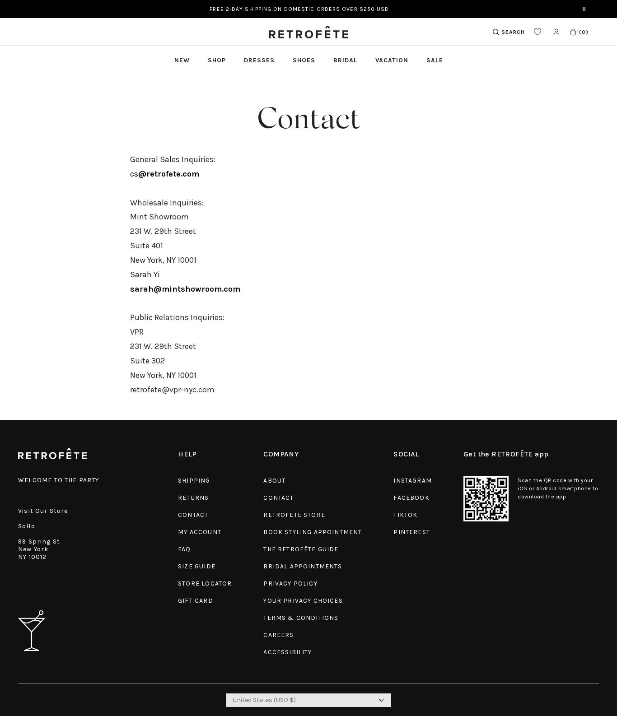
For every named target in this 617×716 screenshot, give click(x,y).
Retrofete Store (294, 515)
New (182, 60)
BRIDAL (345, 60)
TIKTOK (405, 515)
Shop (217, 60)
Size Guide (196, 566)
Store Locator (205, 583)
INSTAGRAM (412, 480)
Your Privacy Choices (302, 600)
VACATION (391, 60)
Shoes (304, 60)
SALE (434, 60)
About (274, 480)
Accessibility (287, 652)
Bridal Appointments (302, 566)
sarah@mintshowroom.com (185, 289)
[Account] (556, 32)
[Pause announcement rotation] (584, 9)
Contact (193, 515)
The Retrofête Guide (300, 549)
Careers (278, 635)
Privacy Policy (290, 583)
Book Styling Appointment (312, 532)
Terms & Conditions (300, 618)
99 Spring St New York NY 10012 (39, 549)
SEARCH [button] (513, 32)
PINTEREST (411, 532)
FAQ (184, 549)
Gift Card (195, 600)
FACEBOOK (411, 498)
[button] (579, 32)
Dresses (259, 60)
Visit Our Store (43, 511)
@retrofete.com (168, 174)
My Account (199, 532)
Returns (193, 498)
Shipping (194, 480)
